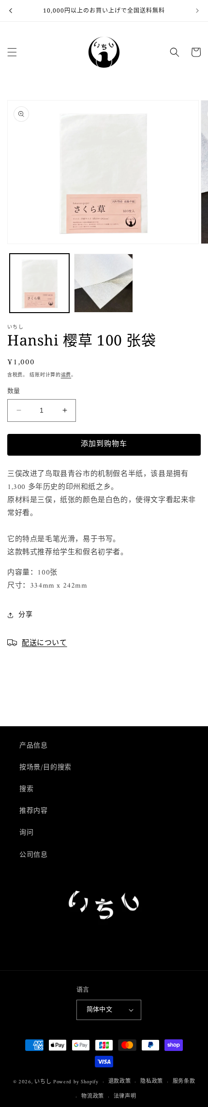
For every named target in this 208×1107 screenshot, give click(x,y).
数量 (13, 391)
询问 (26, 833)
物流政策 (92, 1096)
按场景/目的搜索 (45, 768)
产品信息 (33, 746)
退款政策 (119, 1081)
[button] (12, 52)
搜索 (26, 789)
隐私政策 (151, 1081)
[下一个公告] (197, 10)
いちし (42, 1082)
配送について (44, 642)
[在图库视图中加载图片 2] (104, 283)
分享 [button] (25, 615)
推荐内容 (33, 811)
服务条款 (184, 1081)
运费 (66, 375)
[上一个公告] (10, 10)
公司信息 (33, 855)
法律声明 (125, 1096)
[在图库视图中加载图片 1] (39, 283)
